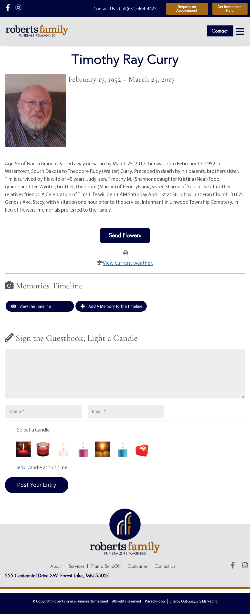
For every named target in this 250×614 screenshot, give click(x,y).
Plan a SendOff (106, 566)
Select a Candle (33, 429)
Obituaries (137, 566)
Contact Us (165, 566)
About (56, 566)
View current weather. (128, 262)
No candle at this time (43, 467)
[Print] (126, 252)
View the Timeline (35, 306)
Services (76, 566)
